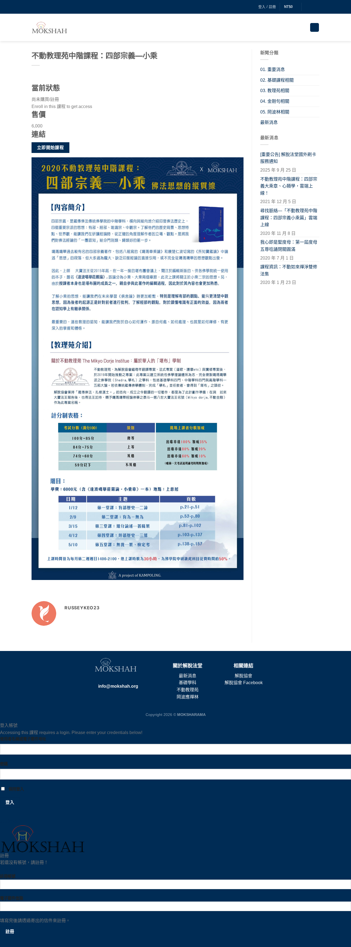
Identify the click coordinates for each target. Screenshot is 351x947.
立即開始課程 (50, 147)
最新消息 (269, 122)
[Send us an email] (311, 7)
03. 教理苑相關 (274, 90)
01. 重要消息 (272, 69)
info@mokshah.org (118, 686)
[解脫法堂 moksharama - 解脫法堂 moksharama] (49, 27)
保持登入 (15, 789)
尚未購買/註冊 (45, 99)
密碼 (4, 764)
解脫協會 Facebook (244, 682)
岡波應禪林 (188, 697)
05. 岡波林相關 (274, 112)
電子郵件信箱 (11, 898)
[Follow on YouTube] (316, 7)
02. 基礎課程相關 (277, 80)
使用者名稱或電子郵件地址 (23, 739)
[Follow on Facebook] (306, 7)
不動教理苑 (188, 689)
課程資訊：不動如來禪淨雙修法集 (288, 270)
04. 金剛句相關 (274, 101)
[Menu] (314, 27)
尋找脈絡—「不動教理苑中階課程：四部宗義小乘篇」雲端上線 (288, 217)
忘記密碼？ (11, 821)
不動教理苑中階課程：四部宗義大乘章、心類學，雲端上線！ (288, 186)
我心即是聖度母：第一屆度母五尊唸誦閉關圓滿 (288, 246)
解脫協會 (243, 675)
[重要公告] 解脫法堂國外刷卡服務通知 (288, 158)
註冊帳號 (9, 869)
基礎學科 (187, 682)
